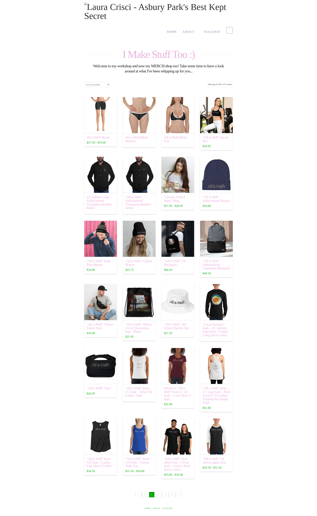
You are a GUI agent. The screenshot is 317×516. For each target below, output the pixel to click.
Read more (139, 128)
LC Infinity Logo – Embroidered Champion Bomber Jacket (99, 202)
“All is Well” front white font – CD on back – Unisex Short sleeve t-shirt (177, 464)
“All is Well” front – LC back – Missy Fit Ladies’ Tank (138, 392)
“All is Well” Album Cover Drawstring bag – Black (138, 328)
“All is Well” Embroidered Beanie (216, 199)
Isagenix (167, 508)
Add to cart (178, 251)
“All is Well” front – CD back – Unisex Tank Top (138, 462)
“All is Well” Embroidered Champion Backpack (216, 264)
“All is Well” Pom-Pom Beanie (99, 263)
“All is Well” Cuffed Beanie (138, 263)
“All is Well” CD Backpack (175, 263)
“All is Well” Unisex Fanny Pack (100, 326)
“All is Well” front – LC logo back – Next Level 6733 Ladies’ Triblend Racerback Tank (216, 395)
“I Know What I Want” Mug (174, 199)
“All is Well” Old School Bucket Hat (176, 326)
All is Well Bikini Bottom (136, 139)
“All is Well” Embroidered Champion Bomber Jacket (138, 202)
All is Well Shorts (98, 137)
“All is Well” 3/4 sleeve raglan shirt (214, 460)
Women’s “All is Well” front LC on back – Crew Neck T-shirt (178, 394)
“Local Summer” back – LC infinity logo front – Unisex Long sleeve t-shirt (215, 330)
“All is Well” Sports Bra (215, 139)
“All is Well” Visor (99, 388)
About (156, 508)
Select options (100, 128)
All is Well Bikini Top (175, 139)
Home (148, 508)
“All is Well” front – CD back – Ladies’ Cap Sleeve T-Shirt (100, 462)
